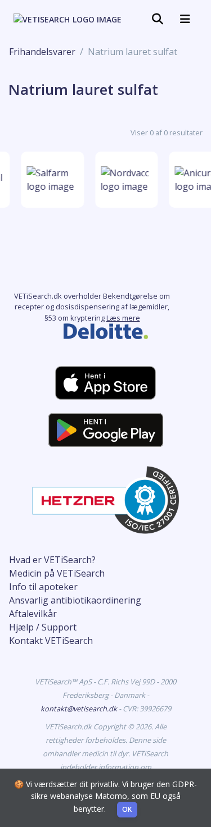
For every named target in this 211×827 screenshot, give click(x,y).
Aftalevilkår (33, 613)
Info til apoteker (43, 587)
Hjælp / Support (43, 627)
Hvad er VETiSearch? (52, 560)
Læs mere (123, 318)
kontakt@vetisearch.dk (80, 708)
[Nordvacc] (126, 179)
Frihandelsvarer (42, 51)
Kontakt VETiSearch (51, 640)
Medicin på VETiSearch (57, 573)
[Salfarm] (52, 179)
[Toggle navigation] (157, 19)
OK (127, 809)
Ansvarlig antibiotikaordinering (75, 600)
